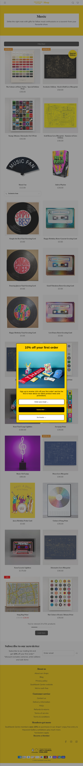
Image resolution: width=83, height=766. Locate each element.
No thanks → (41, 417)
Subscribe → (41, 410)
